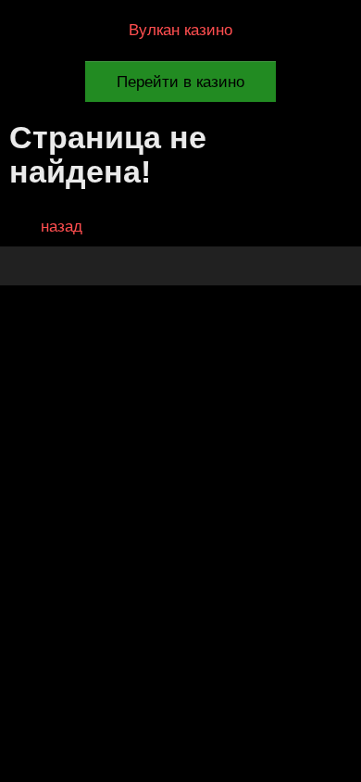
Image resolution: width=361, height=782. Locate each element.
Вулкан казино (180, 30)
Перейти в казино (180, 82)
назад (61, 226)
